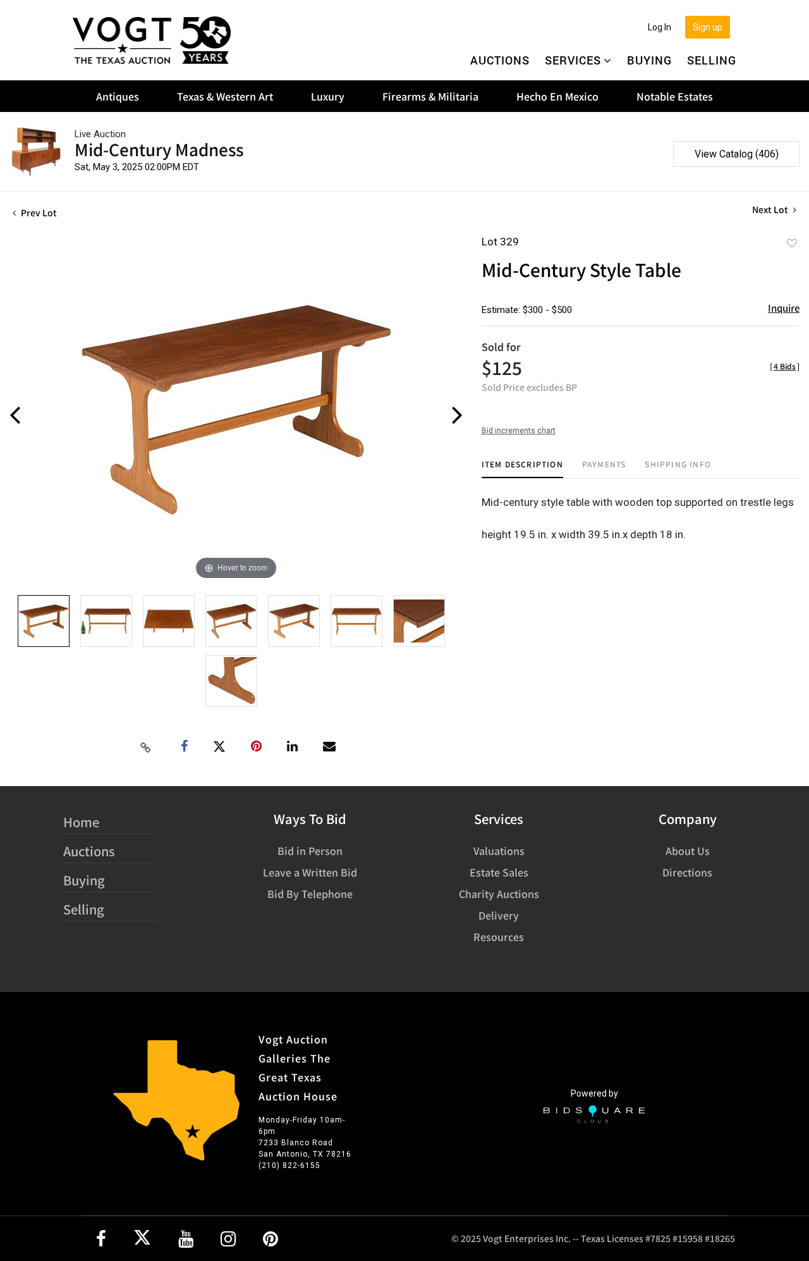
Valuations (499, 850)
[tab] (522, 469)
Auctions (500, 60)
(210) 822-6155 (289, 1165)
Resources (498, 936)
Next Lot (771, 209)
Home (81, 822)
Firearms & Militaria (430, 96)
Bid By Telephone (310, 893)
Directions (687, 872)
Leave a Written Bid (310, 872)
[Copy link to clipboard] (146, 746)
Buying (649, 60)
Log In (659, 27)
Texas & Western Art (225, 96)
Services (573, 60)
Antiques (117, 96)
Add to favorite (792, 242)
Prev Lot (38, 212)
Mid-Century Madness (159, 149)
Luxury (327, 96)
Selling (711, 60)
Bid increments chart (519, 430)
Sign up (707, 27)
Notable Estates (674, 96)
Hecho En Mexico (557, 96)
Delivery (498, 915)
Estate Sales (499, 872)
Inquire (784, 307)
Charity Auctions (499, 893)
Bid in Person (310, 850)
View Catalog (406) (737, 154)
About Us (688, 850)
